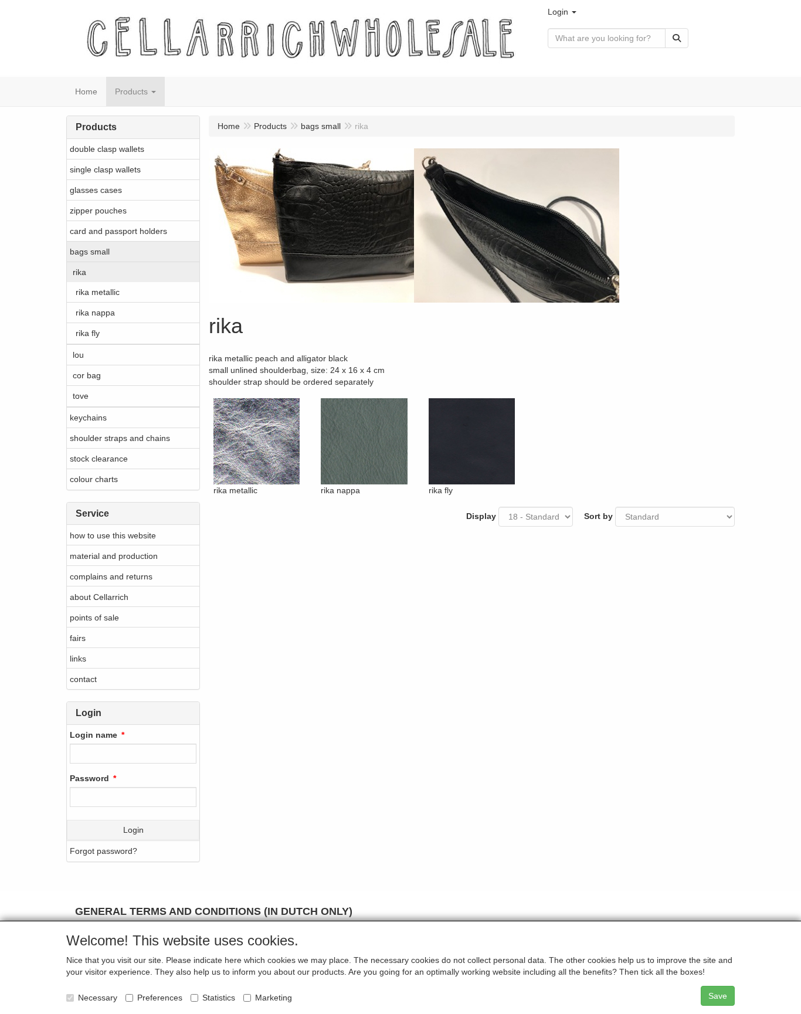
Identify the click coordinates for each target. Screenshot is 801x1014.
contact (83, 679)
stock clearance (99, 458)
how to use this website (113, 535)
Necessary (97, 997)
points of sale (94, 617)
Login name (93, 735)
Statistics (218, 997)
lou (78, 355)
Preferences (159, 997)
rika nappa (95, 312)
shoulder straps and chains (120, 438)
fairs (78, 638)
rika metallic (98, 292)
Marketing (273, 997)
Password (89, 778)
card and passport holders (118, 231)
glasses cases (96, 190)
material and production (114, 556)
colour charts (94, 479)
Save (717, 996)
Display (481, 516)
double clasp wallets (107, 149)
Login (133, 830)
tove (81, 396)
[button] (562, 11)
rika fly (88, 333)
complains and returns (111, 576)
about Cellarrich (99, 597)
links (78, 658)
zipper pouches (98, 210)
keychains (88, 417)
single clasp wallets (105, 169)
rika (79, 272)
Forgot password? (103, 851)
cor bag (87, 375)
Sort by (598, 516)
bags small (90, 251)
